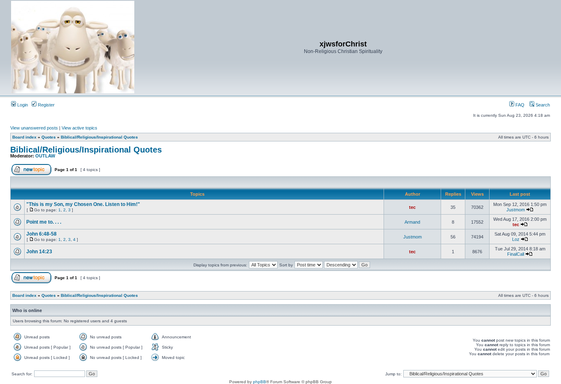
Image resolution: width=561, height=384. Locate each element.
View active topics (79, 127)
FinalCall (515, 254)
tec (412, 207)
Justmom (515, 209)
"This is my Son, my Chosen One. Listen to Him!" (83, 204)
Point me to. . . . (43, 222)
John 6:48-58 (41, 234)
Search (542, 104)
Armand (412, 222)
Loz (516, 239)
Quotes (48, 137)
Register (46, 104)
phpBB (259, 381)
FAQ (519, 104)
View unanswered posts (34, 127)
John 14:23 (39, 251)
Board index (24, 137)
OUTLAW (45, 155)
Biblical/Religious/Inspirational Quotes (99, 137)
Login (22, 104)
